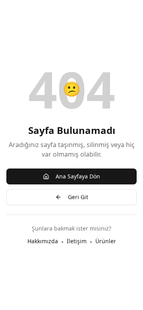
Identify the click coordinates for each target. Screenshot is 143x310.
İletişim (77, 241)
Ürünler (105, 241)
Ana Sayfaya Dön (78, 176)
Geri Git (78, 197)
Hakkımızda (42, 241)
